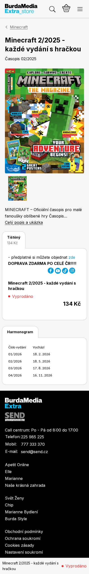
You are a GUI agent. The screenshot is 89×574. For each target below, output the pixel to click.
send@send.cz (34, 451)
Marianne (14, 478)
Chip (9, 504)
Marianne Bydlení (21, 511)
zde (71, 257)
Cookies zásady (19, 545)
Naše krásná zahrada (25, 485)
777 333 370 (33, 444)
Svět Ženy (14, 498)
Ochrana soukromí (22, 538)
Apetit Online (17, 464)
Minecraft (19, 27)
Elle (8, 471)
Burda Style (16, 518)
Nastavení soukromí (24, 552)
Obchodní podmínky (24, 531)
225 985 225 (32, 436)
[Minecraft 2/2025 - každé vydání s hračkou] (44, 121)
